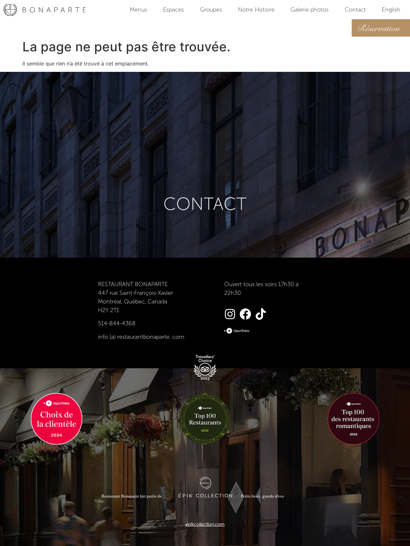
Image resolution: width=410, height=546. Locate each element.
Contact (355, 9)
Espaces (173, 9)
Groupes (211, 9)
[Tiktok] (260, 314)
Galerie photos (310, 9)
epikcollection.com (205, 524)
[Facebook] (245, 314)
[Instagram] (230, 314)
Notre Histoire (256, 9)
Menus (138, 9)
